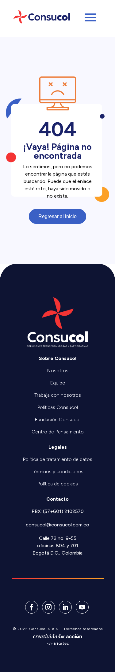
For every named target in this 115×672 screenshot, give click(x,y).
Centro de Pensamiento (58, 432)
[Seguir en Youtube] (82, 607)
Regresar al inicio (57, 216)
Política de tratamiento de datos (57, 459)
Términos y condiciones (57, 471)
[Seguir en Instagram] (48, 607)
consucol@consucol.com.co (57, 525)
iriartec (61, 644)
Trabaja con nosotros (57, 395)
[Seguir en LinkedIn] (65, 607)
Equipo (57, 383)
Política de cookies (57, 484)
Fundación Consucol (57, 419)
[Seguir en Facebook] (31, 607)
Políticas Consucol (57, 407)
